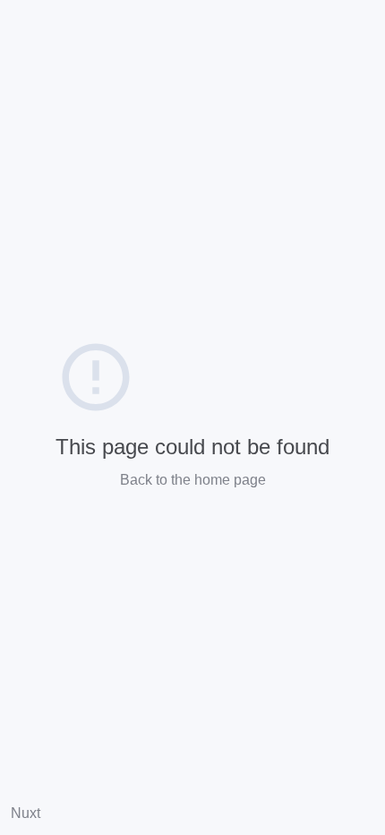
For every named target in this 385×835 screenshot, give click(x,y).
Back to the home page (193, 479)
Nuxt (25, 813)
